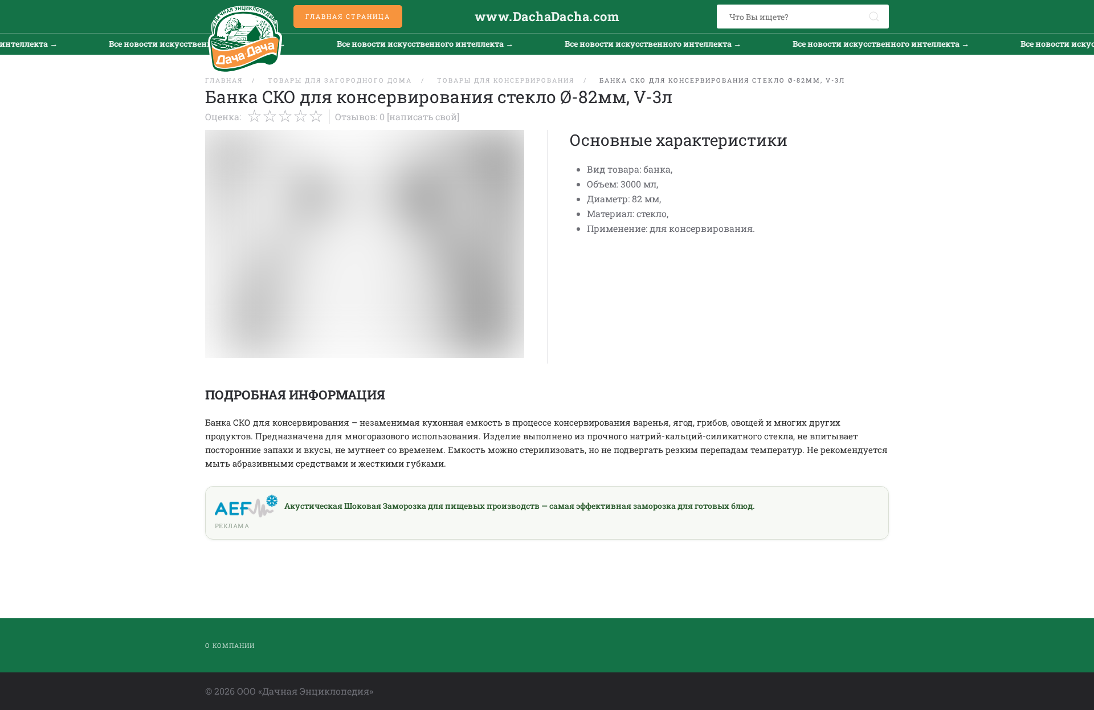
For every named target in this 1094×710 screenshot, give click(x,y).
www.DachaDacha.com (547, 16)
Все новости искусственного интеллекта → (185, 43)
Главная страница (347, 16)
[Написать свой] (423, 117)
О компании (230, 645)
